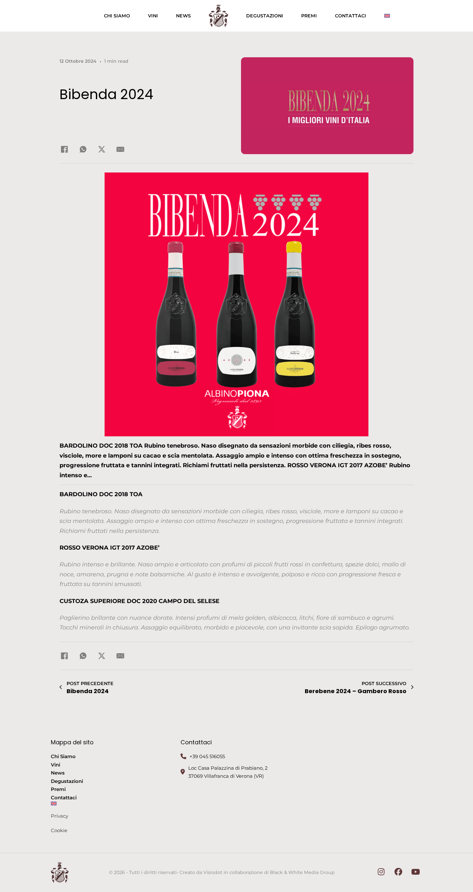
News (183, 16)
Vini (153, 16)
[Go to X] (381, 872)
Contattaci (350, 16)
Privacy (59, 816)
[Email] (120, 149)
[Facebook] (64, 149)
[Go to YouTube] (415, 872)
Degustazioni (264, 16)
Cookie (59, 830)
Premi (309, 16)
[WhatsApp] (83, 149)
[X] (102, 149)
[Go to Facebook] (398, 872)
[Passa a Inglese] (387, 16)
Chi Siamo (117, 16)
